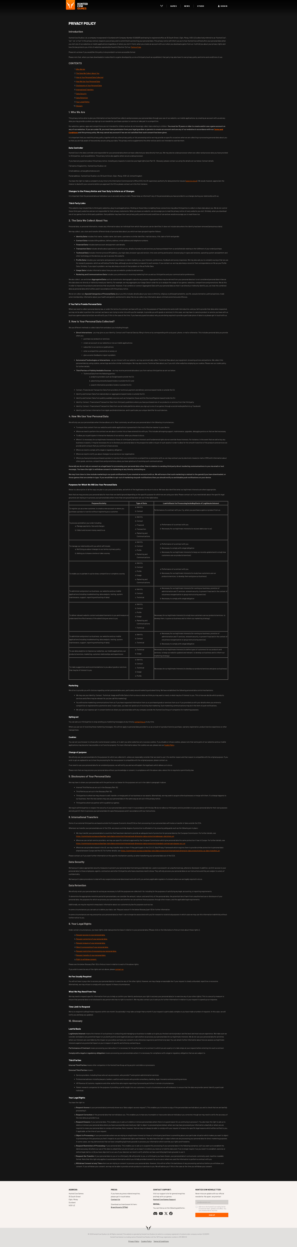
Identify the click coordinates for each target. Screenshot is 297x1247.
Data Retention (82, 98)
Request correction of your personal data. (91, 939)
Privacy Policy (133, 1241)
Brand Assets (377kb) (119, 1207)
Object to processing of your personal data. (92, 947)
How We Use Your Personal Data (88, 81)
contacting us (139, 722)
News (187, 6)
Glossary (79, 106)
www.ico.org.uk (191, 181)
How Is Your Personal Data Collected (89, 77)
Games (173, 6)
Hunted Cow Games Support (164, 1199)
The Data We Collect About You (87, 73)
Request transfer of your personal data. (91, 955)
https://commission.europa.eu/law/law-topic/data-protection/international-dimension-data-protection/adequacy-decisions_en (125, 836)
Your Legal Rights (82, 102)
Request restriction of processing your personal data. (96, 951)
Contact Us (115, 1199)
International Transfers (85, 90)
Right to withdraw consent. (86, 959)
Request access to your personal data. (90, 935)
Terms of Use (136, 47)
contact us (119, 969)
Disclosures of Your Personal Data (89, 85)
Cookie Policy (169, 745)
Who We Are (80, 69)
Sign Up (212, 1215)
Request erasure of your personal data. (90, 943)
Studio (200, 6)
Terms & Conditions (161, 1241)
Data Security (81, 94)
